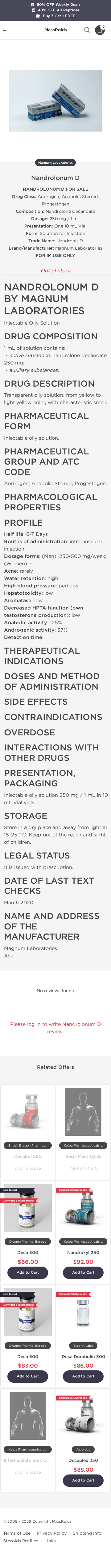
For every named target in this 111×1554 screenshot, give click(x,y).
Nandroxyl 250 (83, 1252)
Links (50, 1541)
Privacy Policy (52, 1533)
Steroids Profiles (20, 1541)
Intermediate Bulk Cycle (29, 1460)
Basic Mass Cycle (83, 1156)
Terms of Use (17, 1533)
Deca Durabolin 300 (83, 1356)
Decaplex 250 (83, 1460)
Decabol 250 (28, 1156)
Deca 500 (27, 1356)
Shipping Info (87, 1533)
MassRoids (62, 1521)
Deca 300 (27, 1252)
